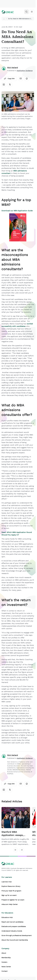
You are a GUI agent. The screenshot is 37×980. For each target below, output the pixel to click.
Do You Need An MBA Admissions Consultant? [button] (20, 18)
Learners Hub (7, 882)
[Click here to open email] (20, 78)
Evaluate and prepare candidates (14, 926)
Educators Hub (7, 917)
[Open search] (26, 12)
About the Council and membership (15, 940)
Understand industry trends (12, 931)
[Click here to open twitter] (10, 84)
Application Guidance (25, 70)
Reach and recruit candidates (12, 922)
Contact (4, 971)
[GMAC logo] (8, 11)
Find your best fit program (11, 891)
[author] (4, 69)
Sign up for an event (9, 895)
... (4, 18)
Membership (6, 957)
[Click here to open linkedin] (4, 84)
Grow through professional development (17, 935)
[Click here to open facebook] (26, 78)
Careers (4, 962)
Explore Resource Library (11, 886)
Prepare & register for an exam (13, 900)
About (4, 953)
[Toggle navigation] (32, 12)
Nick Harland (12, 67)
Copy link (11, 78)
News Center (6, 966)
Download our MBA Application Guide (17, 211)
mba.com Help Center (10, 904)
